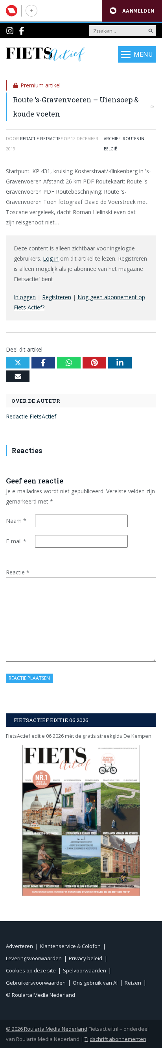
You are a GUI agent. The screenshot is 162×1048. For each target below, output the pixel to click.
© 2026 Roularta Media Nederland (46, 1028)
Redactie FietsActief (31, 416)
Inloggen (25, 297)
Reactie (17, 572)
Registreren (56, 297)
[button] (132, 11)
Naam (16, 520)
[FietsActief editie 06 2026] (81, 820)
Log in (51, 258)
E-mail (16, 541)
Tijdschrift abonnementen (115, 1038)
